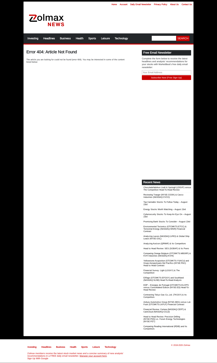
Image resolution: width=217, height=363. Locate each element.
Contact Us (187, 4)
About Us (174, 4)
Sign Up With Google (37, 358)
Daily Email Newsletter (140, 4)
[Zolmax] (47, 20)
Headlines (49, 38)
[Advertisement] (131, 18)
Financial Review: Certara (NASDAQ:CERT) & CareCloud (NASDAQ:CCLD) (164, 310)
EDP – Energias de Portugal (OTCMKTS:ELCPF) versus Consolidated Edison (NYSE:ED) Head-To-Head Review (166, 287)
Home (114, 4)
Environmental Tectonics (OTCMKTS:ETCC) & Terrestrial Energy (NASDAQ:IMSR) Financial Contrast (164, 228)
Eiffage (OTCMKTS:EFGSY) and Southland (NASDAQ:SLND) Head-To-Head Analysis (163, 279)
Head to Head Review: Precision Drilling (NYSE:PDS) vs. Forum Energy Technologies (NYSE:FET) (164, 319)
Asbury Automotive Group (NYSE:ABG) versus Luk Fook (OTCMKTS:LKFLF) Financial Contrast (167, 303)
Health (79, 38)
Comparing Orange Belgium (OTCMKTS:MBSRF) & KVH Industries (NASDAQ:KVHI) (167, 254)
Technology (121, 38)
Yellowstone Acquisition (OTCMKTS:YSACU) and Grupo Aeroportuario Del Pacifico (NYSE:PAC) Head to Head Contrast (166, 263)
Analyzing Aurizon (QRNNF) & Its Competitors (164, 243)
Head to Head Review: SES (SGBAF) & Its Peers (166, 248)
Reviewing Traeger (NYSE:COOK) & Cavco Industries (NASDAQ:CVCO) (163, 196)
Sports (92, 38)
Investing (32, 38)
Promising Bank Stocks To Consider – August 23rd (166, 221)
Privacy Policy (160, 4)
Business (65, 38)
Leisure (105, 38)
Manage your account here (93, 356)
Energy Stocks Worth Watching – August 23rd (164, 209)
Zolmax (186, 345)
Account (123, 4)
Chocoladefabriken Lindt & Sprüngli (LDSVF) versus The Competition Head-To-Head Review (167, 188)
